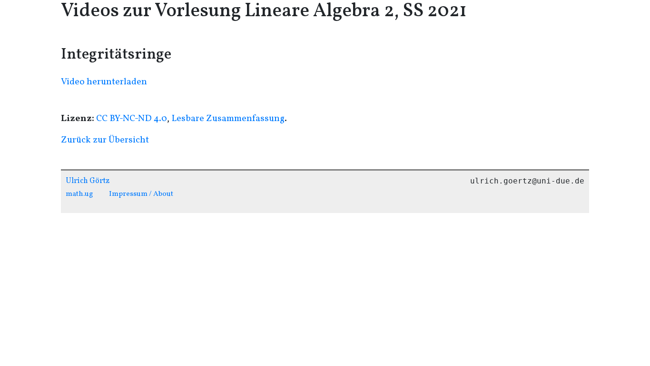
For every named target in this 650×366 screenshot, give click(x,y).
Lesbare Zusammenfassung (228, 118)
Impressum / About (141, 194)
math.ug (79, 194)
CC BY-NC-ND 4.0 (131, 118)
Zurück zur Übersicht (105, 140)
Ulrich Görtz (87, 181)
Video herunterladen (104, 82)
